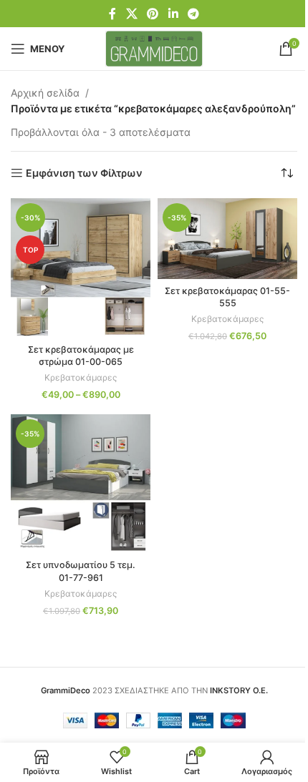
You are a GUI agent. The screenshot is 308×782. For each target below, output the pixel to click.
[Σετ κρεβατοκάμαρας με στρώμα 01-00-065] (80, 268)
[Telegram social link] (193, 13)
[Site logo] (154, 47)
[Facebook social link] (112, 13)
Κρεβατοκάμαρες (80, 377)
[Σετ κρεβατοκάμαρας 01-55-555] (227, 238)
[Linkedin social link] (173, 13)
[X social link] (131, 13)
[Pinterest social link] (153, 13)
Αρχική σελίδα (45, 93)
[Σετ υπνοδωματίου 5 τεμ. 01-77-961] (80, 484)
